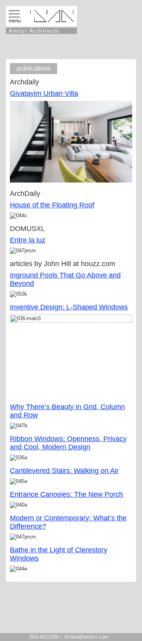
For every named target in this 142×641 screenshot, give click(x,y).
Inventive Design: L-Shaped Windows (69, 307)
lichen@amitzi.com (86, 637)
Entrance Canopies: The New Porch (66, 494)
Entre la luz (27, 240)
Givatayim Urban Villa (44, 93)
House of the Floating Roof (52, 205)
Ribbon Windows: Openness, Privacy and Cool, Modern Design (68, 443)
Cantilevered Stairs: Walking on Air (64, 471)
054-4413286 (44, 637)
